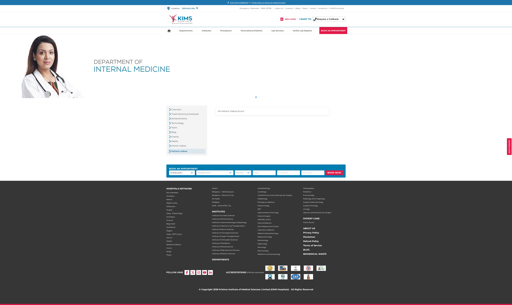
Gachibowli (170, 227)
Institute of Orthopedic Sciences (225, 240)
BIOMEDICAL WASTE (315, 254)
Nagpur (169, 231)
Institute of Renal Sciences (222, 247)
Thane (168, 255)
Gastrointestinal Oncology (268, 213)
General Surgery (264, 216)
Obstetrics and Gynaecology (269, 254)
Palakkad (215, 202)
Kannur (169, 238)
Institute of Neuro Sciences (223, 229)
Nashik (169, 241)
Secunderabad (172, 193)
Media (305, 8)
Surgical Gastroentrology (313, 202)
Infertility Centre (264, 219)
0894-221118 (290, 19)
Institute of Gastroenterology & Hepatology (229, 222)
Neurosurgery (263, 251)
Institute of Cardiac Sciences (223, 215)
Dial (239, 2)
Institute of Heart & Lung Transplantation (228, 226)
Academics (323, 8)
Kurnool (169, 220)
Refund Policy (311, 241)
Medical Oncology (265, 237)
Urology (306, 209)
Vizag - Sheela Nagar (174, 213)
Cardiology (262, 192)
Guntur (169, 248)
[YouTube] (204, 272)
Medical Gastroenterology (268, 233)
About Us (279, 8)
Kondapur (170, 196)
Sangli (168, 251)
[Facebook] (187, 272)
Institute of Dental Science (222, 219)
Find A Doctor (309, 222)
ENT (259, 209)
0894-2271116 (266, 8)
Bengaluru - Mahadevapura (223, 192)
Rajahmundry (171, 203)
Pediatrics (307, 192)
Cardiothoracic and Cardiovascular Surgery (275, 195)
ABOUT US (309, 228)
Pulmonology (308, 195)
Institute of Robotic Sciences (223, 254)
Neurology (262, 247)
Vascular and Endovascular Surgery (317, 213)
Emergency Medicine (266, 202)
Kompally (216, 199)
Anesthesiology (264, 188)
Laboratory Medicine (266, 230)
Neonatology (263, 240)
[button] (190, 8)
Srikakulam (170, 206)
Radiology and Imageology (314, 199)
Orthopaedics (308, 188)
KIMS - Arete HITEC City (221, 206)
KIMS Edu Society (337, 8)
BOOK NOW (334, 172)
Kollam (215, 188)
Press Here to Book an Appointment (269, 2)
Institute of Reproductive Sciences (225, 250)
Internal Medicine (264, 223)
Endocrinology (263, 206)
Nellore (169, 199)
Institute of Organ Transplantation (225, 236)
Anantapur (170, 217)
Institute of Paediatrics (221, 243)
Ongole (169, 210)
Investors (289, 8)
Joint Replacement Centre (268, 226)
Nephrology (262, 244)
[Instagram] (198, 272)
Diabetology (262, 199)
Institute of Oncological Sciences (225, 233)
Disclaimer (309, 237)
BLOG (306, 249)
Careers (313, 8)
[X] (192, 272)
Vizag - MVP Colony (174, 234)
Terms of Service (312, 245)
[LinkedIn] (210, 272)
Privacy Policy (311, 232)
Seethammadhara (173, 245)
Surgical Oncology (310, 206)
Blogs (297, 8)
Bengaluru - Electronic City (223, 195)
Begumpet (170, 224)
